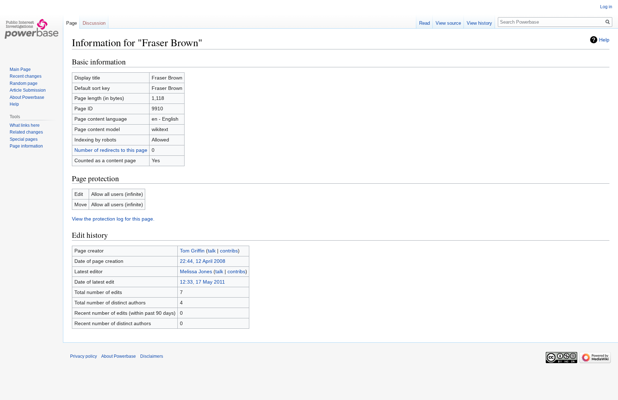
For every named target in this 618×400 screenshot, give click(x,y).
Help (604, 40)
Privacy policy (83, 356)
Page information (26, 146)
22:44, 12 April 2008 (202, 261)
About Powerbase (27, 97)
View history (479, 23)
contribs (229, 251)
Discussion (94, 23)
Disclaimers (151, 356)
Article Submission (28, 90)
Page (71, 23)
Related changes (26, 132)
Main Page (20, 69)
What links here (25, 125)
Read (424, 23)
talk (212, 251)
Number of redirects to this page (110, 150)
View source (448, 23)
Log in (606, 6)
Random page (24, 83)
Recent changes (25, 76)
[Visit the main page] (31, 28)
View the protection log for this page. (113, 219)
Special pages (24, 139)
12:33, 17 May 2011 (202, 282)
